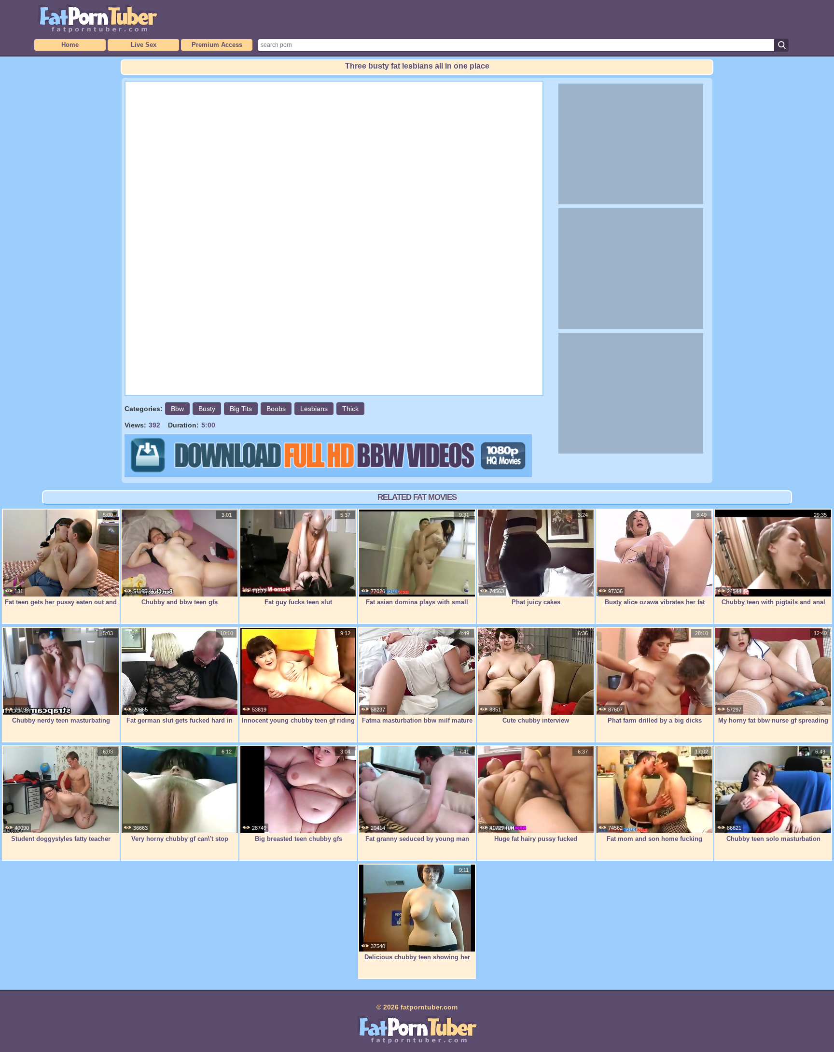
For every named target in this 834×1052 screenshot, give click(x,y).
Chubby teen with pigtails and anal (773, 602)
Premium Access (217, 44)
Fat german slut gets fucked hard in (179, 720)
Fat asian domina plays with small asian (417, 607)
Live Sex (143, 44)
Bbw (177, 408)
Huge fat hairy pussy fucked (535, 838)
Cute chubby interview (535, 720)
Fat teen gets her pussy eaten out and (61, 602)
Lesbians (314, 408)
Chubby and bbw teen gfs (179, 602)
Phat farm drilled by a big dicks (655, 720)
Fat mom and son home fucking (654, 838)
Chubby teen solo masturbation (773, 838)
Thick (350, 408)
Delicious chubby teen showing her (417, 957)
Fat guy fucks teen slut (298, 602)
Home (70, 44)
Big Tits (241, 408)
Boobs (276, 408)
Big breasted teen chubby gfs (298, 838)
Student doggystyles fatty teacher (61, 838)
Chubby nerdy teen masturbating (61, 720)
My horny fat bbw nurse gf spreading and (773, 725)
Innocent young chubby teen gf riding (298, 720)
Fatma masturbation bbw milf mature (417, 720)
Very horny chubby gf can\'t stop (179, 838)
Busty (206, 408)
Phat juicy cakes (536, 602)
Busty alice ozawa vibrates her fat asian (655, 607)
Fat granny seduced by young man (417, 838)
